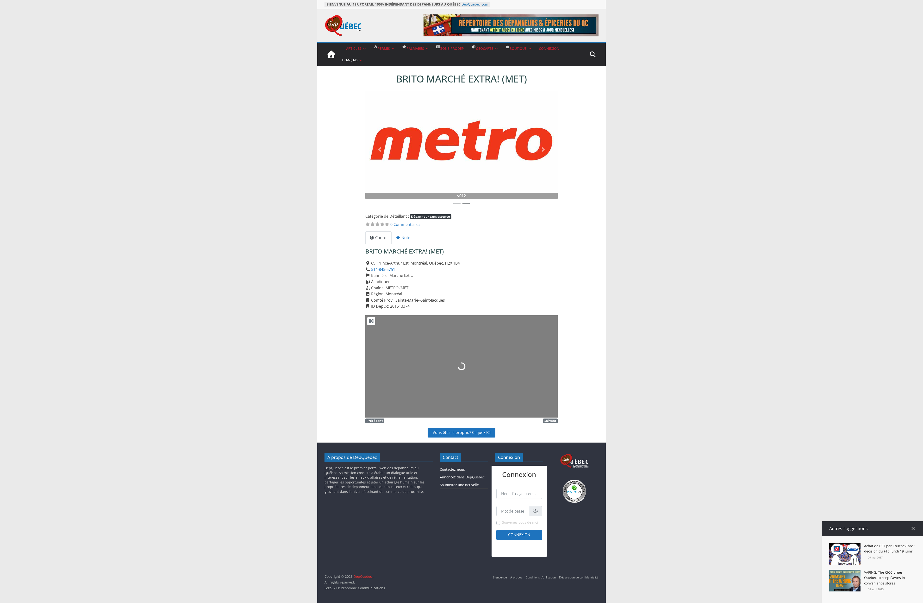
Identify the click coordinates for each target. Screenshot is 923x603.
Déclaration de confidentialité (579, 577)
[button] (379, 149)
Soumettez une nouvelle (459, 484)
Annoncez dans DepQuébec (462, 477)
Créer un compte (507, 544)
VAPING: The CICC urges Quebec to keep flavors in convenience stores (884, 577)
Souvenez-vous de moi (520, 522)
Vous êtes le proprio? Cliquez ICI (462, 432)
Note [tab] (405, 237)
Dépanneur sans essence (430, 216)
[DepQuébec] (331, 54)
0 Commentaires (405, 224)
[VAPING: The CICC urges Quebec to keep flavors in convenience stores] (845, 572)
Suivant (550, 421)
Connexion (519, 534)
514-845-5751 (383, 269)
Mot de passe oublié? (528, 550)
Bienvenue (500, 577)
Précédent (375, 421)
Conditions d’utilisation (541, 577)
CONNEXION (549, 48)
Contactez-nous (452, 469)
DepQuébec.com (475, 4)
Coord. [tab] (381, 237)
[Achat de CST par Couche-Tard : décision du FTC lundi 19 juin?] (845, 546)
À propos (516, 577)
